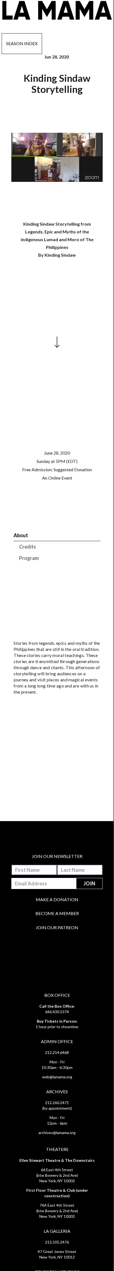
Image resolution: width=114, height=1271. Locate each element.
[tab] (57, 535)
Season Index (22, 43)
